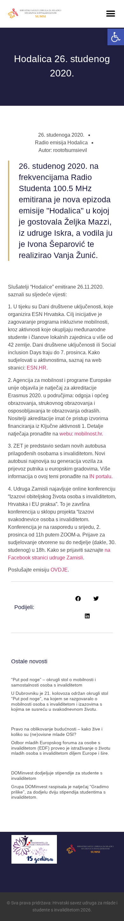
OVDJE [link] (59, 569)
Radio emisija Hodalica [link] (61, 142)
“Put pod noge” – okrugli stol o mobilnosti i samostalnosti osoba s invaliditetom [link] (53, 682)
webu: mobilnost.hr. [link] (81, 433)
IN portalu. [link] (100, 476)
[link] (115, 37)
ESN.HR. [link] (37, 368)
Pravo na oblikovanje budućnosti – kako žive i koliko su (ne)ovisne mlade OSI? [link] (56, 731)
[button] (110, 13)
